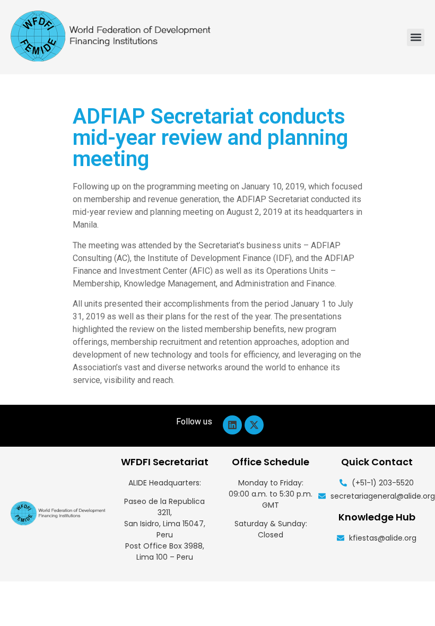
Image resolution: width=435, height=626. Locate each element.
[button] (415, 37)
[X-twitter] (254, 424)
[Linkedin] (232, 424)
